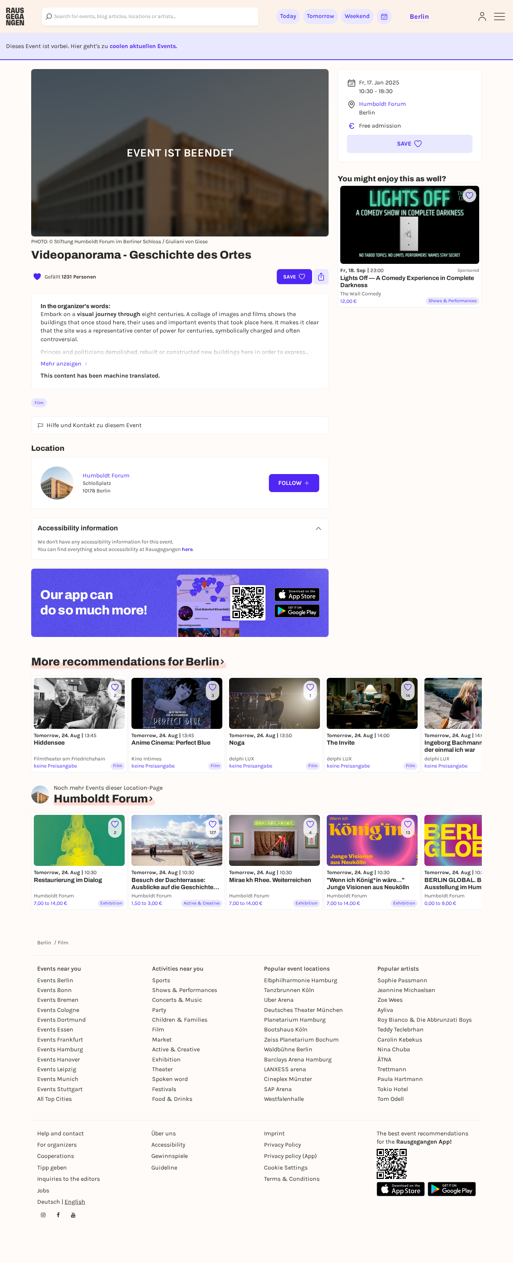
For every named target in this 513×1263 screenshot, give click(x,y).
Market (162, 1039)
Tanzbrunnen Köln (289, 990)
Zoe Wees (390, 999)
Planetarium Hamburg (295, 1019)
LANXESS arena (285, 1069)
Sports (161, 980)
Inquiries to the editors (68, 1178)
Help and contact (60, 1133)
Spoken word (170, 1078)
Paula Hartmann (400, 1078)
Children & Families (179, 1019)
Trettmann (391, 1069)
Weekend (357, 16)
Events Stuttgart (60, 1089)
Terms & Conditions (292, 1178)
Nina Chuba (393, 1049)
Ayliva (385, 1009)
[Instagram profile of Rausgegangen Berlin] (43, 1215)
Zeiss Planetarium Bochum (301, 1039)
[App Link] (392, 1164)
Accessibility (168, 1144)
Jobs (43, 1190)
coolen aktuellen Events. (143, 46)
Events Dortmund (61, 1019)
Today (288, 16)
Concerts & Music (177, 999)
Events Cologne (58, 1009)
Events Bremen (57, 999)
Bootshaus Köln (286, 1029)
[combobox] (150, 17)
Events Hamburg (60, 1049)
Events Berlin (55, 980)
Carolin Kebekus (399, 1039)
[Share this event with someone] (321, 276)
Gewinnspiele (169, 1155)
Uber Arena (279, 999)
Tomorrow (320, 16)
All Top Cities (54, 1098)
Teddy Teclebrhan (400, 1029)
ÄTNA (384, 1059)
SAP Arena (278, 1089)
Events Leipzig (56, 1069)
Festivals (164, 1089)
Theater (162, 1069)
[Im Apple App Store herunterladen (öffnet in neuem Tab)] (297, 594)
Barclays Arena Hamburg (298, 1059)
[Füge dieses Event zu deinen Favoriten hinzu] (469, 195)
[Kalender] (384, 16)
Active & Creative (176, 1049)
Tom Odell (390, 1098)
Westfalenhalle (284, 1098)
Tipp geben (52, 1167)
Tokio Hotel (392, 1089)
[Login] (482, 16)
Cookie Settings (286, 1167)
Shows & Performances (184, 990)
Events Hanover (58, 1059)
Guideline (164, 1167)
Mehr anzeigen (61, 363)
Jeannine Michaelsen (406, 990)
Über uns (163, 1133)
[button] (409, 144)
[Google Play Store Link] (452, 1189)
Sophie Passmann (402, 980)
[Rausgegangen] (15, 17)
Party (159, 1009)
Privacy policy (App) (290, 1155)
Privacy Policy (282, 1144)
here (187, 549)
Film (39, 402)
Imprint (274, 1133)
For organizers (57, 1144)
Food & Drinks (172, 1098)
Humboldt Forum (382, 103)
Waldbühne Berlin (288, 1049)
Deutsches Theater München (303, 1009)
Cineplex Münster (288, 1078)
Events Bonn (54, 990)
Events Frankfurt (60, 1039)
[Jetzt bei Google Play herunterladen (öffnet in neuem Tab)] (297, 610)
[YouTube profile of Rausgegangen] (73, 1215)
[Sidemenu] (499, 16)
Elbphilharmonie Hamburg (300, 980)
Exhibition (166, 1059)
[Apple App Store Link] (401, 1189)
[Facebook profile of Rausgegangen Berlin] (58, 1215)
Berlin (44, 942)
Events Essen (55, 1029)
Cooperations (55, 1155)
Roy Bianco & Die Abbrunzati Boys (424, 1019)
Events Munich (57, 1078)
